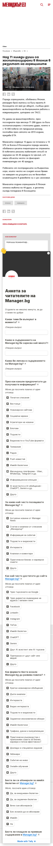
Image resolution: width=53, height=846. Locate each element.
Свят (5, 46)
